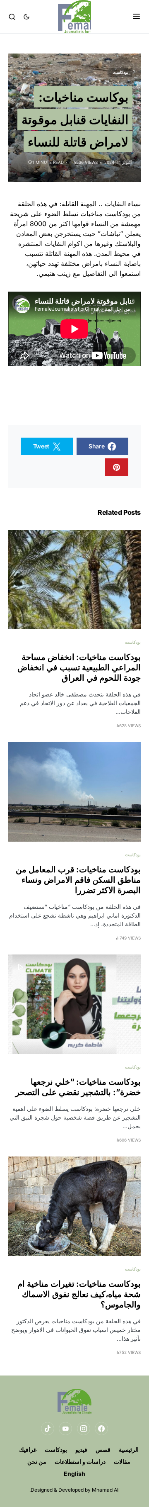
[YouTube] (65, 1428)
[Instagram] (83, 1428)
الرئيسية (129, 1449)
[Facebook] (101, 1428)
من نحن (36, 1461)
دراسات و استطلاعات (80, 1461)
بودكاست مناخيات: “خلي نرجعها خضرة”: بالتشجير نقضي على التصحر (78, 1087)
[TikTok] (47, 1428)
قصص (103, 1449)
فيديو (81, 1449)
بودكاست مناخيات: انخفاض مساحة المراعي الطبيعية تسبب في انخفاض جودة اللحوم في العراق (79, 667)
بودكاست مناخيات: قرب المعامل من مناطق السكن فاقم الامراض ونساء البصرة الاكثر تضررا (78, 879)
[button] (136, 17)
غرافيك (27, 1449)
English (74, 1473)
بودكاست (120, 72)
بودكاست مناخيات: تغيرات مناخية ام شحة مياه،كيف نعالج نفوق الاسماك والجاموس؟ (79, 1294)
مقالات (122, 1461)
